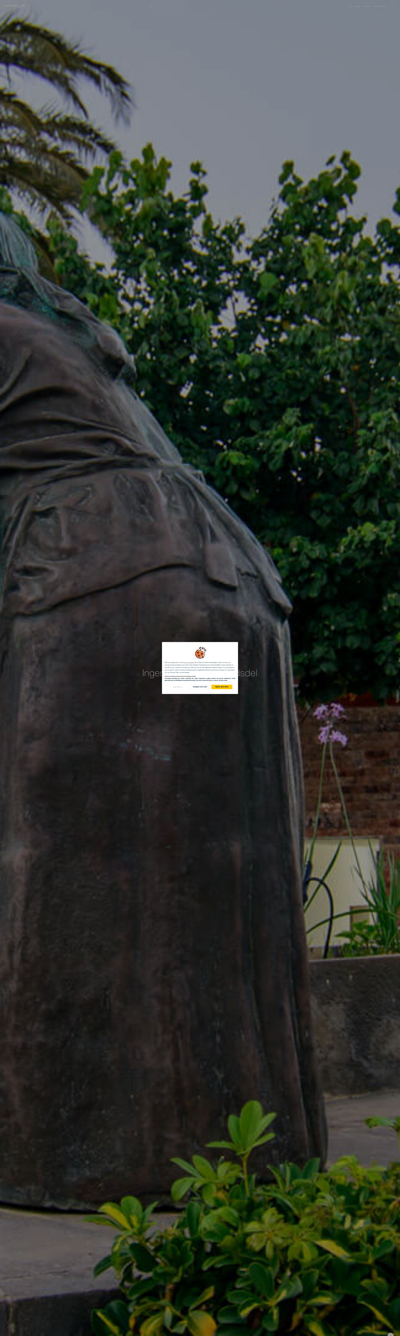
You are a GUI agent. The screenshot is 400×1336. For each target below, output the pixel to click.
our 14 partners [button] (189, 662)
